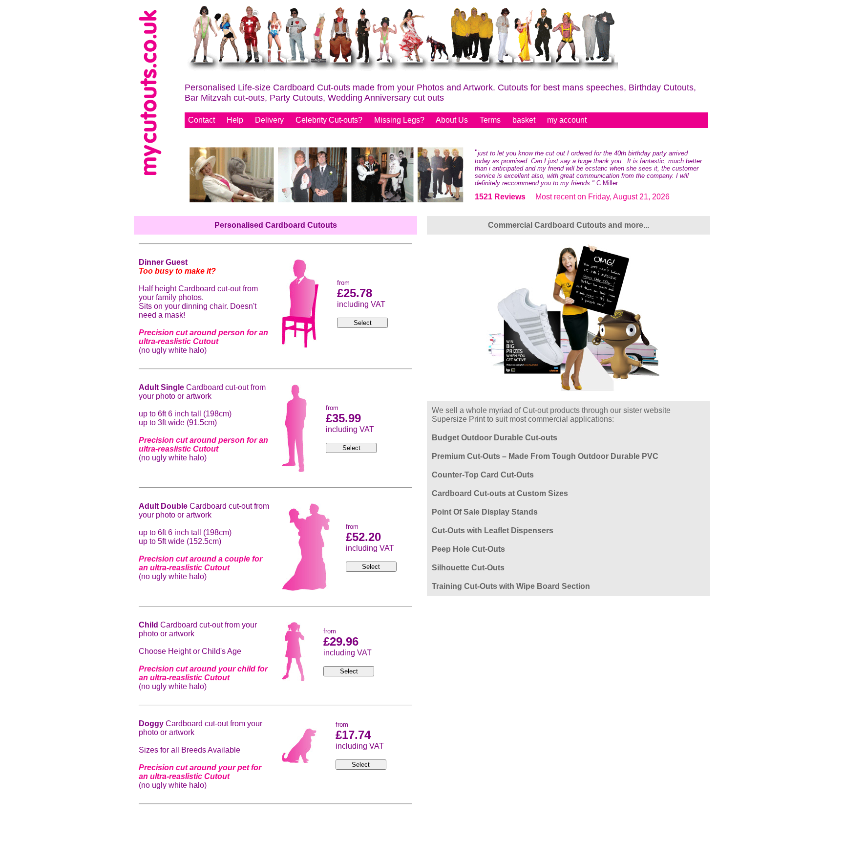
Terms (490, 120)
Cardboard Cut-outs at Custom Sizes (500, 493)
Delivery (269, 120)
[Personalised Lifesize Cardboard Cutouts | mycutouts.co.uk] (401, 70)
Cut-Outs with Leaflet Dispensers (492, 530)
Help (235, 120)
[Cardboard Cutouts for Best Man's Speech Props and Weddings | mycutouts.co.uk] (327, 200)
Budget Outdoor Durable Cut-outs (494, 437)
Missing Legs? (399, 120)
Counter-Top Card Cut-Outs (483, 475)
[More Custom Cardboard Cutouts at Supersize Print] (568, 389)
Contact (201, 120)
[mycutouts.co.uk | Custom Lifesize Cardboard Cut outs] (150, 172)
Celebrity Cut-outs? (328, 120)
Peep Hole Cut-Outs (468, 549)
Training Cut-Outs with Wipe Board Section (511, 586)
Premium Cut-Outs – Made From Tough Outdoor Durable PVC (545, 456)
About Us (452, 120)
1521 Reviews (500, 197)
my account (567, 120)
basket (523, 120)
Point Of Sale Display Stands (485, 512)
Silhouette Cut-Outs (468, 567)
